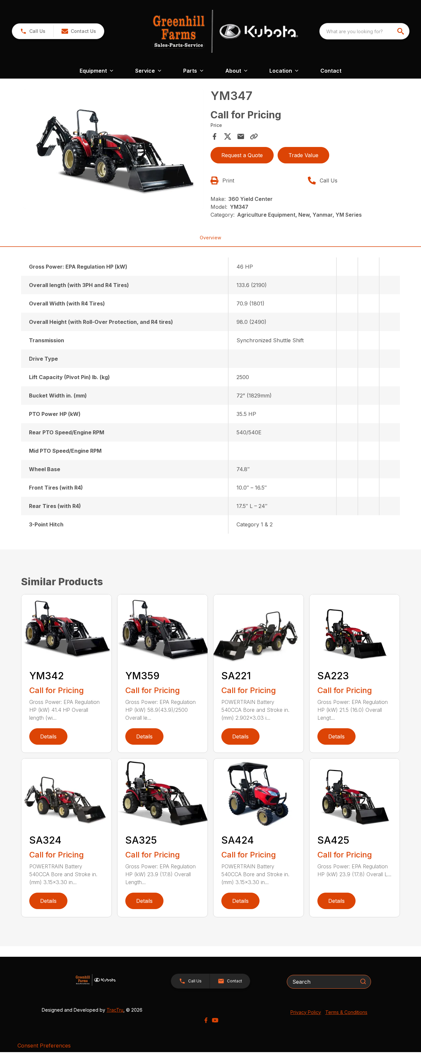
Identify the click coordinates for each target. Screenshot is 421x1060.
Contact (330, 70)
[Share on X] (228, 136)
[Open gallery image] (114, 149)
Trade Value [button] (303, 155)
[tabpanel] (114, 150)
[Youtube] (215, 1020)
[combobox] (364, 31)
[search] (401, 31)
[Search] (363, 981)
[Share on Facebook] (214, 136)
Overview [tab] (210, 237)
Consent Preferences (44, 1045)
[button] (32, 31)
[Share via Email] (241, 136)
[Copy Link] (254, 136)
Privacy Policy (305, 1012)
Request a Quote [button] (242, 155)
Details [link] (48, 736)
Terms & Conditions (346, 1012)
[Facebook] (206, 1020)
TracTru (115, 1010)
